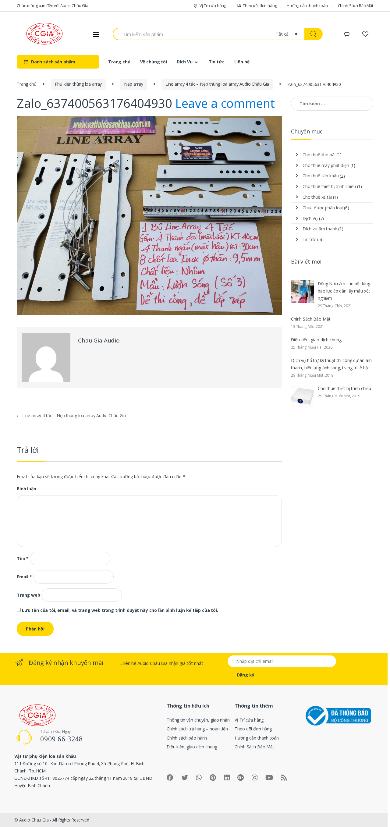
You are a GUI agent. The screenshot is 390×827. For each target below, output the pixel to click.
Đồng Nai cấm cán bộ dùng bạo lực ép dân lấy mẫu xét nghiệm (344, 291)
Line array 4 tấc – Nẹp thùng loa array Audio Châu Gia (217, 84)
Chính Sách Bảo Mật (355, 5)
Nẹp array (133, 84)
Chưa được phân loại (323, 208)
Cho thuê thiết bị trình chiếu (329, 186)
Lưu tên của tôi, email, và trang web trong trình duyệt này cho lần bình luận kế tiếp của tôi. (120, 610)
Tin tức (217, 62)
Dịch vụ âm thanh (320, 229)
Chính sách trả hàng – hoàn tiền (197, 729)
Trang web (28, 595)
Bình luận (26, 489)
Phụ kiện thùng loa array (78, 84)
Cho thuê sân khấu (321, 176)
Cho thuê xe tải (317, 197)
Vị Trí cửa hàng (213, 5)
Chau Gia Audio (99, 340)
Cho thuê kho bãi (319, 155)
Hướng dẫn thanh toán (307, 5)
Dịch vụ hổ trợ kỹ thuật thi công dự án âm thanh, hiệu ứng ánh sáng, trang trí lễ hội (331, 364)
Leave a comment (225, 103)
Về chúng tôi (153, 62)
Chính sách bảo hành (187, 738)
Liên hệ (242, 62)
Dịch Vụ (185, 62)
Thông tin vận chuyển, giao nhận (198, 720)
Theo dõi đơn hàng (260, 5)
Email (24, 577)
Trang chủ (119, 62)
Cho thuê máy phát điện (326, 165)
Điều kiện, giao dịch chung (316, 340)
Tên (23, 558)
